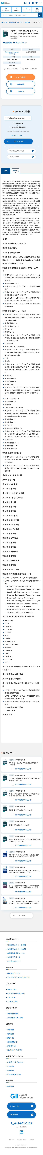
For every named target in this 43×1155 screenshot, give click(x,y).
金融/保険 (27, 22)
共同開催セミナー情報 (15, 1018)
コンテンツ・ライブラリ (14, 1050)
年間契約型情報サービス (16, 953)
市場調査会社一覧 (13, 957)
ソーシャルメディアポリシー (21, 1145)
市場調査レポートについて (16, 22)
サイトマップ (11, 1139)
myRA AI (10, 1070)
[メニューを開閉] (40, 3)
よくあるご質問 (12, 1001)
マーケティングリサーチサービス (18, 977)
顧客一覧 (10, 1038)
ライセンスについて (17, 135)
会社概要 (10, 1030)
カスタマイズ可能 (13, 69)
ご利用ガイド (10, 984)
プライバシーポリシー (22, 1139)
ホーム (5, 22)
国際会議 (10, 1086)
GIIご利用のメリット (14, 961)
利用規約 (32, 1139)
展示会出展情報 (13, 1014)
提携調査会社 (12, 1042)
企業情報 (9, 1024)
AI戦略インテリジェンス (15, 1062)
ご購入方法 (11, 997)
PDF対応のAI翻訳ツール (16, 993)
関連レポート (15, 171)
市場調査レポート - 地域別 (16, 949)
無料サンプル (11, 989)
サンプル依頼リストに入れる (23, 769)
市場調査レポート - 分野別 (16, 945)
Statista (10, 1066)
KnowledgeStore (14, 1074)
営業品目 (10, 1034)
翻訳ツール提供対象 (29, 69)
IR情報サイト (11, 1046)
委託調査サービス (13, 973)
